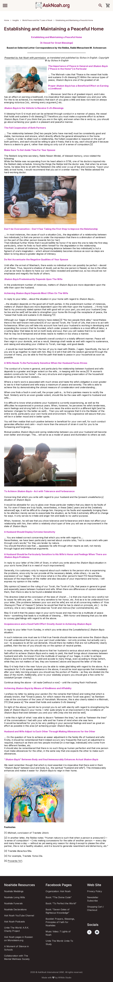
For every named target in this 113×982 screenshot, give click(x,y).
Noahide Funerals (13, 903)
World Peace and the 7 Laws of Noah (37, 20)
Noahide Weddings (13, 891)
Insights (16, 20)
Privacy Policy (94, 891)
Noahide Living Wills (14, 897)
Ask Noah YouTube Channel (19, 915)
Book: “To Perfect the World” (61, 903)
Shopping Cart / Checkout (95, 908)
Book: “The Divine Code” (59, 897)
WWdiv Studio (64, 977)
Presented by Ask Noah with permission (25, 57)
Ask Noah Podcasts (14, 921)
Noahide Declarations (15, 909)
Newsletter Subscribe (92, 899)
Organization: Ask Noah (58, 891)
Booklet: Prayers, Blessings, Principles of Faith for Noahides (60, 922)
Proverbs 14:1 (15, 860)
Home (6, 20)
